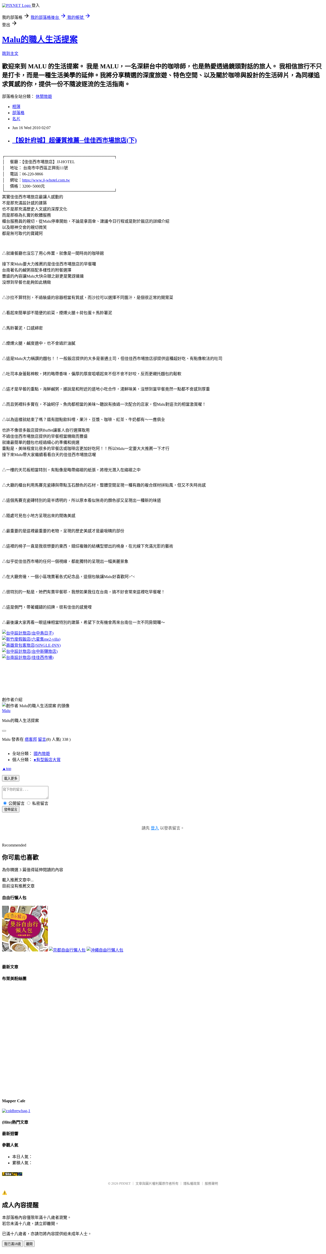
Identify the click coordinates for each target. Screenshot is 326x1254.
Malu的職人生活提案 (40, 39)
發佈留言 (10, 809)
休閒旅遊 (44, 96)
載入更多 (10, 778)
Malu (6, 710)
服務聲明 (211, 1183)
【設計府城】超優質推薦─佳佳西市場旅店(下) (74, 140)
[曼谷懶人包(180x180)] (25, 950)
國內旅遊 (42, 753)
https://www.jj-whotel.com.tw (46, 180)
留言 (42, 739)
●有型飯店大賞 (47, 760)
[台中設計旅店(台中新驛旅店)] (30, 651)
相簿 (16, 106)
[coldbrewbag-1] (16, 1111)
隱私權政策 (191, 1183)
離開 (29, 1244)
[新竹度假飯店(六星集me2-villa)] (31, 639)
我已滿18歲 (12, 1244)
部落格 (18, 113)
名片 (16, 119)
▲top (6, 768)
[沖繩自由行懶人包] (105, 950)
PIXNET (125, 1183)
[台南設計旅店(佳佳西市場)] (27, 657)
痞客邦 (31, 739)
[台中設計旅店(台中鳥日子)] (27, 633)
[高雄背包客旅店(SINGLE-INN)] (31, 645)
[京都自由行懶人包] (67, 950)
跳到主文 (10, 53)
